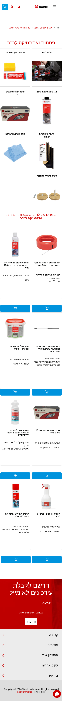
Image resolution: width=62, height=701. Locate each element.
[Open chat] (57, 694)
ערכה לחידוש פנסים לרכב (15, 93)
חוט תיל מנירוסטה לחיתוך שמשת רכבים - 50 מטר (47, 263)
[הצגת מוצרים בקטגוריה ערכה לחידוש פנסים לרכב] (15, 114)
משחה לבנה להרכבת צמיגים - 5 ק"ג (18, 347)
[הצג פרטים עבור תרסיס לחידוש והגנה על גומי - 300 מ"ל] (15, 496)
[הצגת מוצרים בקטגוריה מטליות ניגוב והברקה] (15, 153)
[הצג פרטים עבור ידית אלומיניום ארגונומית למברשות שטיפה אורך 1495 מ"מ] (46, 328)
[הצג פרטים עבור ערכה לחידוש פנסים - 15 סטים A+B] (46, 412)
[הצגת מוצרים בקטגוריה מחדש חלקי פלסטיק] (15, 71)
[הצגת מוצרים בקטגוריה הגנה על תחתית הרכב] (47, 111)
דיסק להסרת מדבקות (47, 176)
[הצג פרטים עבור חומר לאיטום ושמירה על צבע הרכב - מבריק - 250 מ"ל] (15, 245)
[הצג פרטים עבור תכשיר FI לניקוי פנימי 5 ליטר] (46, 496)
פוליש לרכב (46, 52)
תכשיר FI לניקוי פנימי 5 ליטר (48, 515)
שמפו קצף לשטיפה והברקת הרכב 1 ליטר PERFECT (18, 432)
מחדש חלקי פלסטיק (15, 52)
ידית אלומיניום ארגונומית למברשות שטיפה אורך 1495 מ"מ (47, 349)
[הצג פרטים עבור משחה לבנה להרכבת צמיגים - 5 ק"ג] (15, 328)
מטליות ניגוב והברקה (15, 134)
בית (58, 27)
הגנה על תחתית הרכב (47, 92)
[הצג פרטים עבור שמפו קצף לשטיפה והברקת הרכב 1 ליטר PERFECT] (15, 412)
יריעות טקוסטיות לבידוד (47, 135)
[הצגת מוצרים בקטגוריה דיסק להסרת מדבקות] (47, 195)
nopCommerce (24, 691)
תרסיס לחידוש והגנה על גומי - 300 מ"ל (17, 515)
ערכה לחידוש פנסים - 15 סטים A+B (48, 431)
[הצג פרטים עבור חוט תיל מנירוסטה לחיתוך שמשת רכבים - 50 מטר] (46, 245)
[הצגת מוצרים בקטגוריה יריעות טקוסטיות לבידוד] (47, 156)
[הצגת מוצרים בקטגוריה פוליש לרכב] (47, 71)
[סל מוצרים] (5, 7)
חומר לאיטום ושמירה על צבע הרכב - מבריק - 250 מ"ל (16, 265)
